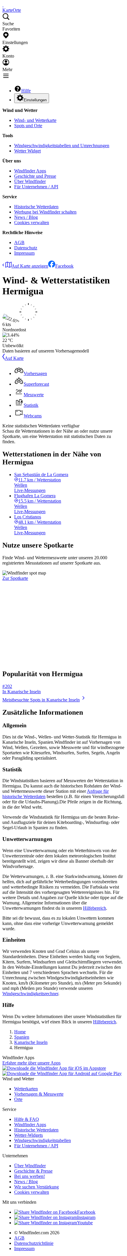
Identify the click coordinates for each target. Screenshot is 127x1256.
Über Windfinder (30, 181)
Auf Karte (14, 358)
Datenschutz (25, 247)
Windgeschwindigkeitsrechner (30, 993)
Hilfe (26, 90)
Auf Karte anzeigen (30, 265)
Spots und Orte (28, 125)
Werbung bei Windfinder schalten (45, 211)
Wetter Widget (27, 150)
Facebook (64, 265)
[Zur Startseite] (3, 4)
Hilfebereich (94, 908)
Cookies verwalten (31, 222)
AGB (19, 242)
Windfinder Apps (30, 170)
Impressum (24, 253)
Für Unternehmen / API (36, 186)
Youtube (85, 1222)
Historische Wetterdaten (36, 206)
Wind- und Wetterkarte (35, 120)
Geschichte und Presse (35, 176)
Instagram (86, 1217)
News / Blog (26, 217)
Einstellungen (35, 100)
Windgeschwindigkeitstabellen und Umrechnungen (61, 145)
